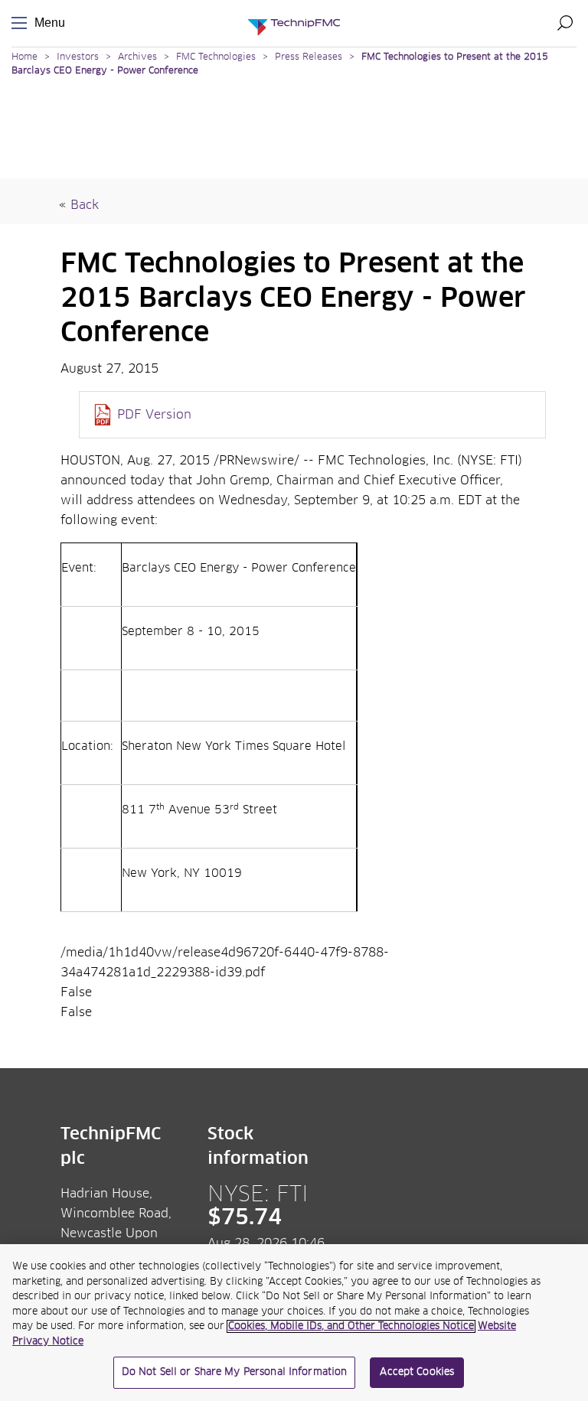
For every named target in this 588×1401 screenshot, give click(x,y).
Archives (137, 57)
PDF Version (154, 415)
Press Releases (308, 57)
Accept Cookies (417, 1372)
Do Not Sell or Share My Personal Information (235, 1372)
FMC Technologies (216, 57)
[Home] (294, 23)
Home (24, 57)
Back (84, 205)
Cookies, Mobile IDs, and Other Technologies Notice (351, 1326)
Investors (78, 57)
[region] (294, 1322)
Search (565, 23)
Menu (22, 23)
